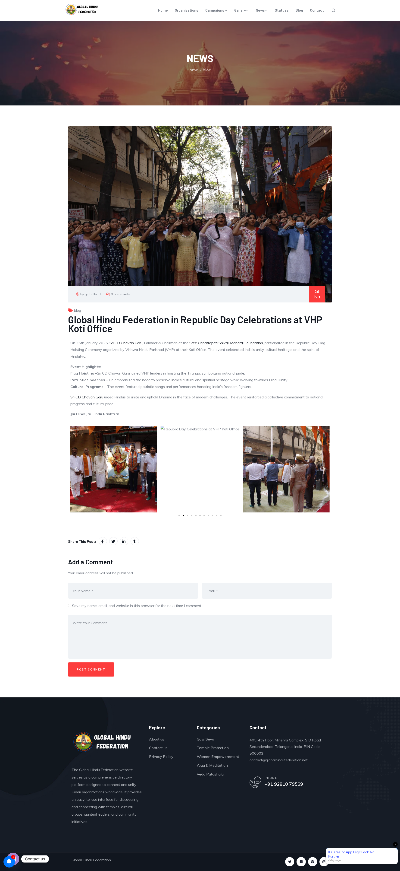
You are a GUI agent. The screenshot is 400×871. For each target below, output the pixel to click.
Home (163, 10)
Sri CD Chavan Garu (125, 342)
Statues (282, 10)
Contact (317, 10)
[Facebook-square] (301, 861)
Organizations (186, 10)
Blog (299, 10)
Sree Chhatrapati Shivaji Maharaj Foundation (226, 342)
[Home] (102, 743)
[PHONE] (255, 782)
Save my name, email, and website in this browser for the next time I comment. (137, 605)
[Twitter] (289, 861)
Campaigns (214, 10)
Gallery (240, 10)
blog (207, 70)
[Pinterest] (312, 861)
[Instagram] (323, 861)
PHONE (271, 778)
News (260, 10)
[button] (75, 469)
